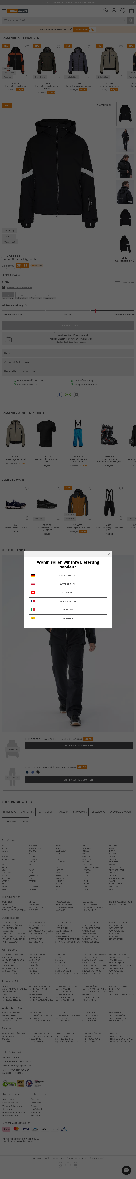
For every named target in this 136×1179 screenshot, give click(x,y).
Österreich (68, 584)
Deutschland (68, 575)
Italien (68, 609)
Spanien (68, 618)
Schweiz (68, 592)
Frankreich (68, 601)
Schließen (109, 554)
